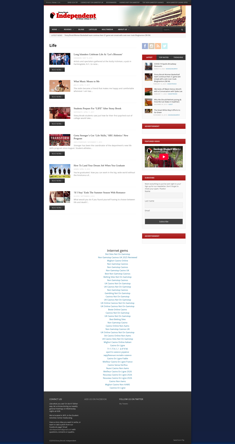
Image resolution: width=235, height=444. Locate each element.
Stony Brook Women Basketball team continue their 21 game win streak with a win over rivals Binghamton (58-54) (107, 35)
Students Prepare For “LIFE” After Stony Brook (97, 108)
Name (147, 191)
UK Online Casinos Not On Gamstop (117, 303)
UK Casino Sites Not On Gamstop (117, 338)
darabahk (78, 58)
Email (147, 210)
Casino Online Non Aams (117, 325)
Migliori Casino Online (117, 260)
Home (54, 2)
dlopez (76, 196)
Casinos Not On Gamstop (129, 2)
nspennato (78, 112)
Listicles (93, 29)
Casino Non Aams (117, 381)
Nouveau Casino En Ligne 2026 (117, 374)
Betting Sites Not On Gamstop (117, 277)
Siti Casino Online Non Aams (117, 335)
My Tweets (123, 403)
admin (76, 169)
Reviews (67, 29)
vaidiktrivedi (172, 84)
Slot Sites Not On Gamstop (117, 254)
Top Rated (164, 57)
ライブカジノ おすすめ (117, 348)
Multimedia (107, 29)
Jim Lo (76, 85)
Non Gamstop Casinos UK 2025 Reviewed (117, 257)
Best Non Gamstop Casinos (117, 273)
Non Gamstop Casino (117, 322)
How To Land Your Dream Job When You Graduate (99, 165)
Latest (149, 57)
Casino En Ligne (117, 345)
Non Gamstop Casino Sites (177, 2)
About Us (122, 29)
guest (170, 104)
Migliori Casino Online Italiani (117, 342)
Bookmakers (111, 2)
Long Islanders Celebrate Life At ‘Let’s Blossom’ (98, 54)
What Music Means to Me (87, 81)
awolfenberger (80, 142)
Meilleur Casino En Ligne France (117, 361)
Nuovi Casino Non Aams (117, 368)
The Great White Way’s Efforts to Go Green (167, 111)
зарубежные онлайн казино (117, 355)
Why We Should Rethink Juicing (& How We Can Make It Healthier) (167, 100)
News (54, 29)
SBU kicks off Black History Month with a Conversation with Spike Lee (168, 90)
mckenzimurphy (172, 69)
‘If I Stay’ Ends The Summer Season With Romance (99, 192)
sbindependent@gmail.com (60, 429)
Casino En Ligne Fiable (117, 358)
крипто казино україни (117, 352)
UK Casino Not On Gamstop (118, 283)
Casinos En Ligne (117, 387)
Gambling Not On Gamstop (117, 293)
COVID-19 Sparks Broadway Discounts (165, 65)
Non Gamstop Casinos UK (118, 329)
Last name (149, 201)
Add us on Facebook (95, 399)
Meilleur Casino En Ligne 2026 (117, 371)
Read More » (57, 70)
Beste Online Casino (117, 309)
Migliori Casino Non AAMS (117, 384)
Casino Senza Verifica (117, 365)
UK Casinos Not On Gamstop (117, 286)
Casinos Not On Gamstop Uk (92, 2)
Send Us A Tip (73, 2)
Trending (178, 57)
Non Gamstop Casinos (117, 263)
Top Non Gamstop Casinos (153, 2)
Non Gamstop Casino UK (117, 270)
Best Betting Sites (117, 319)
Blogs (81, 29)
